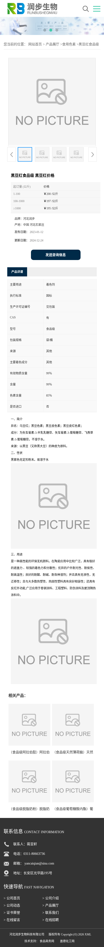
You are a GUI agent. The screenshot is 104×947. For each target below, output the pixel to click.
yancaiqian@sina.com (39, 863)
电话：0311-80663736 (29, 854)
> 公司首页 (12, 898)
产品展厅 (52, 44)
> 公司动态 (12, 905)
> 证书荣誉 (12, 912)
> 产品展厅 (50, 905)
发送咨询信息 (55, 255)
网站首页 (35, 44)
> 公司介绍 (50, 898)
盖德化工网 (67, 941)
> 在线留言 (12, 920)
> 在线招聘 (50, 920)
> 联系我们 (50, 912)
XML (88, 934)
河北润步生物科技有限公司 (26, 934)
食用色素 (69, 44)
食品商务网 (47, 941)
